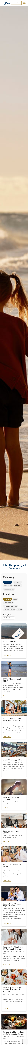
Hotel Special (17, 585)
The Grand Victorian (9, 609)
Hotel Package (8, 585)
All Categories (8, 582)
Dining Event (17, 582)
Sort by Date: (7, 615)
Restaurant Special (9, 589)
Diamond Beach (8, 602)
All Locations (7, 599)
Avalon (15, 599)
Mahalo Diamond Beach (10, 606)
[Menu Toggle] (24, 3)
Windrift (19, 609)
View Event (7, 656)
